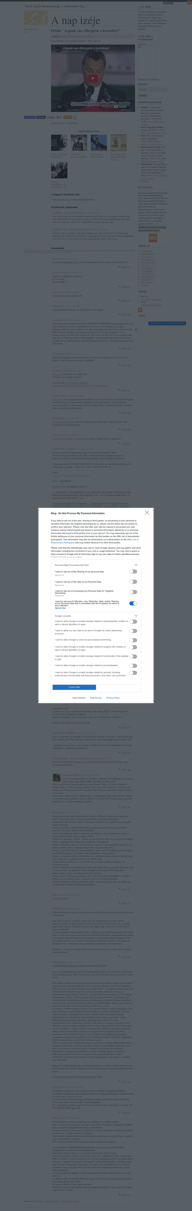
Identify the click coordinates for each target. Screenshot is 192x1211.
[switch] (133, 572)
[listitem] (96, 565)
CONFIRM (74, 687)
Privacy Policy (113, 698)
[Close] (148, 513)
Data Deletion (79, 698)
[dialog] (96, 605)
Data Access (96, 698)
